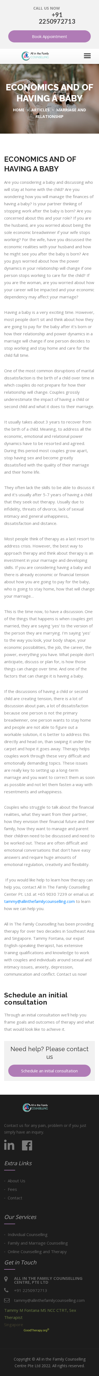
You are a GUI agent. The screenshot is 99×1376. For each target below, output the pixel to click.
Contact (15, 1197)
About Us (16, 1180)
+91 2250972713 (57, 18)
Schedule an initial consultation (49, 1070)
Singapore (13, 1324)
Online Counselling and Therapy (37, 1251)
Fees (12, 1189)
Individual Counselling (28, 1234)
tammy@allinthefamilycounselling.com (39, 901)
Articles (40, 109)
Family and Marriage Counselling (38, 1243)
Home (18, 109)
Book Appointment (49, 36)
